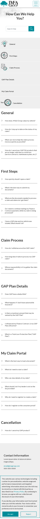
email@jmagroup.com (12, 466)
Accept (10, 514)
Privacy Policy (19, 491)
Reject (28, 514)
